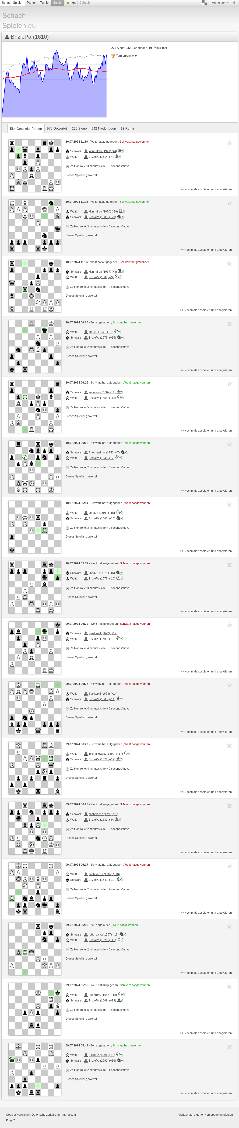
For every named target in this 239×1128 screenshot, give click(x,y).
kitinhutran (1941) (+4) (103, 151)
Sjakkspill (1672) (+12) (103, 633)
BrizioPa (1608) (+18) (102, 1000)
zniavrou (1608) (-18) (102, 392)
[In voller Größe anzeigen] (35, 166)
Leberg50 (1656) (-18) (103, 995)
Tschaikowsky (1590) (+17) (106, 753)
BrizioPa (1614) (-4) (101, 156)
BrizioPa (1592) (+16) (102, 1060)
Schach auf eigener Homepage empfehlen (206, 1114)
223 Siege (79, 128)
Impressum (69, 1114)
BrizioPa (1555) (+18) (102, 398)
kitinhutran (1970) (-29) (103, 211)
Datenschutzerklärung (46, 1114)
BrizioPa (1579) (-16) (102, 578)
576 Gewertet (57, 128)
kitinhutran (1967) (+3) (103, 271)
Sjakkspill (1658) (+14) (103, 693)
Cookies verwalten (18, 1114)
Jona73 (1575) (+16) (102, 573)
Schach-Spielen (12, 2)
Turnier (44, 2)
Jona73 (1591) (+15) (102, 512)
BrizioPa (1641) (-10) (102, 879)
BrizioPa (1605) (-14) (102, 699)
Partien (31, 2)
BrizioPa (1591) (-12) (102, 639)
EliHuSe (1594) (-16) (102, 1055)
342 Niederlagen (103, 128)
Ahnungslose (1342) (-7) (104, 452)
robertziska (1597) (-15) (104, 934)
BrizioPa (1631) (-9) (101, 819)
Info (73, 3)
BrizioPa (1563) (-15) (102, 518)
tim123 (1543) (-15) (101, 332)
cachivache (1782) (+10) (104, 874)
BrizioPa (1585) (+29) (102, 217)
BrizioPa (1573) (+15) (102, 337)
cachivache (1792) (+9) (103, 814)
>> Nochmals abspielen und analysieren (206, 189)
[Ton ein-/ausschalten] (235, 3)
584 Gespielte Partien (26, 128)
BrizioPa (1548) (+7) (101, 458)
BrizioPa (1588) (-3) (101, 277)
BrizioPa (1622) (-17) (102, 759)
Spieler (58, 2)
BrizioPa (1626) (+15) (102, 940)
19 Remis (128, 128)
